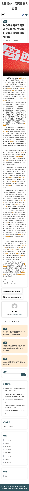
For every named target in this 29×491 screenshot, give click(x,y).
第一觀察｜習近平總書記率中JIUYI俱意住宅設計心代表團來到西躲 (15, 389)
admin (17, 40)
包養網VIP (7, 253)
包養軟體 (17, 253)
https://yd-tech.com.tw (16, 314)
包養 (13, 212)
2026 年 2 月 (8, 459)
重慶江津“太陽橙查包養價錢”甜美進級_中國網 (15, 412)
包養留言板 (21, 177)
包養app (5, 84)
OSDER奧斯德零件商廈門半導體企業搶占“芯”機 (15, 401)
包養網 (13, 90)
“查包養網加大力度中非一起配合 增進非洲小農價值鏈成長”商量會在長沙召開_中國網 (14, 348)
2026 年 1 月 (8, 462)
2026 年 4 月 (8, 452)
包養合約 (9, 88)
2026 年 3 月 (8, 456)
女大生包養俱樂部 (12, 249)
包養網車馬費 (22, 78)
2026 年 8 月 (8, 440)
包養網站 (8, 236)
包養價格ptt (11, 177)
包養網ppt (22, 88)
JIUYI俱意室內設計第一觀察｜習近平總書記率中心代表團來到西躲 (15, 406)
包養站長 (5, 279)
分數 (5, 21)
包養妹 (22, 255)
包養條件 (11, 141)
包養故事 (5, 131)
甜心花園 (22, 152)
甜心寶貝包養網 (21, 274)
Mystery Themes (23, 488)
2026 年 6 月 (8, 446)
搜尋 (5, 372)
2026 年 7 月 (8, 443)
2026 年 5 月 (8, 449)
